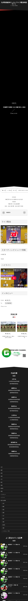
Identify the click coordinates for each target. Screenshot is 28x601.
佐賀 (1, 473)
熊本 (1, 482)
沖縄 (1, 491)
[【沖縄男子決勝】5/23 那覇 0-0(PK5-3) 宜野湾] (8, 327)
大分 (1, 479)
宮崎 (1, 485)
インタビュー (3, 494)
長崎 (1, 476)
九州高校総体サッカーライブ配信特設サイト (14, 3)
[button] (24, 212)
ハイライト (3, 497)
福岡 (1, 470)
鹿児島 (2, 488)
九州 (1, 467)
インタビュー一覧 (6, 531)
